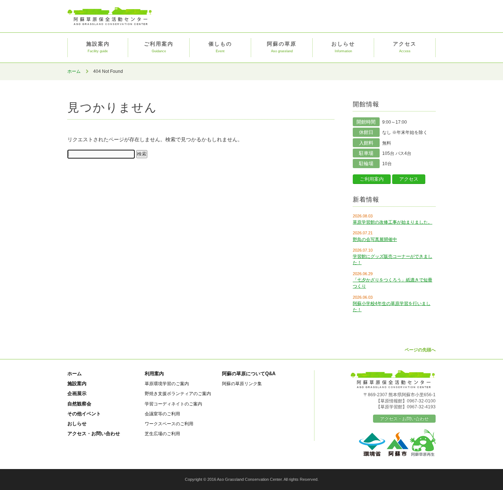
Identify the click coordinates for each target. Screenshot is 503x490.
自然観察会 (79, 403)
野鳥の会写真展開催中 (375, 239)
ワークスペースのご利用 (169, 423)
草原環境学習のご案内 (167, 383)
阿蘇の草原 (281, 47)
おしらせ (343, 47)
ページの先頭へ (420, 349)
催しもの (220, 47)
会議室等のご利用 (162, 413)
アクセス (404, 47)
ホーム (74, 71)
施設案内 (98, 47)
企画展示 (77, 393)
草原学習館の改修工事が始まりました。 (392, 222)
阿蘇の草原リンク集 (242, 383)
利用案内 (154, 373)
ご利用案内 (158, 47)
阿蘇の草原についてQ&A (248, 373)
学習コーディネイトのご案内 (173, 403)
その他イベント (84, 413)
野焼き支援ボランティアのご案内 (178, 393)
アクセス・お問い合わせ (93, 433)
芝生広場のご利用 (162, 433)
